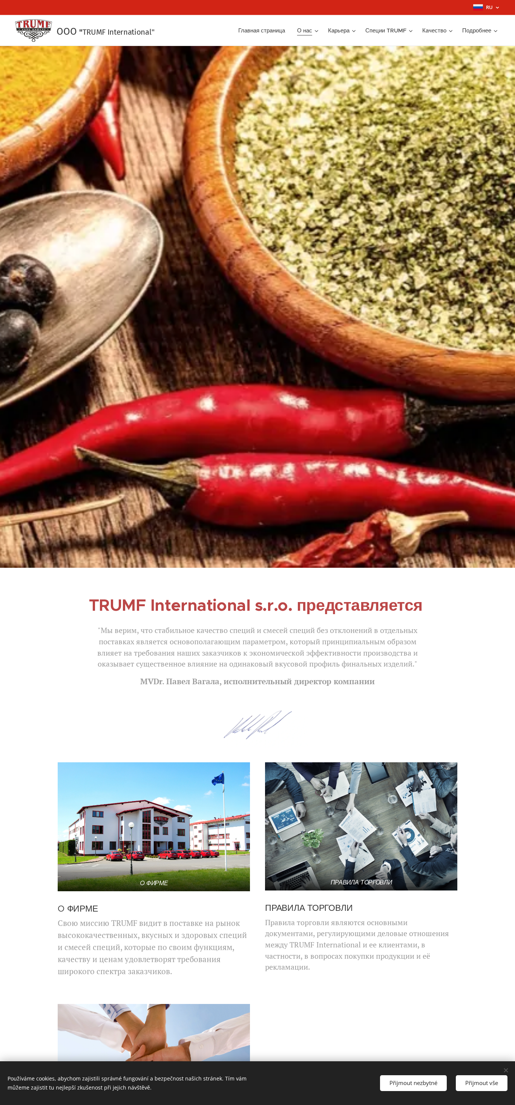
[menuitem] (263, 30)
